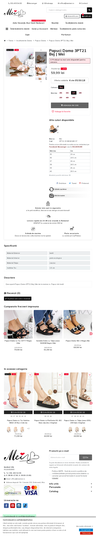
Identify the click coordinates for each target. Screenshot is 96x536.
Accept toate (86, 530)
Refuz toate (86, 533)
